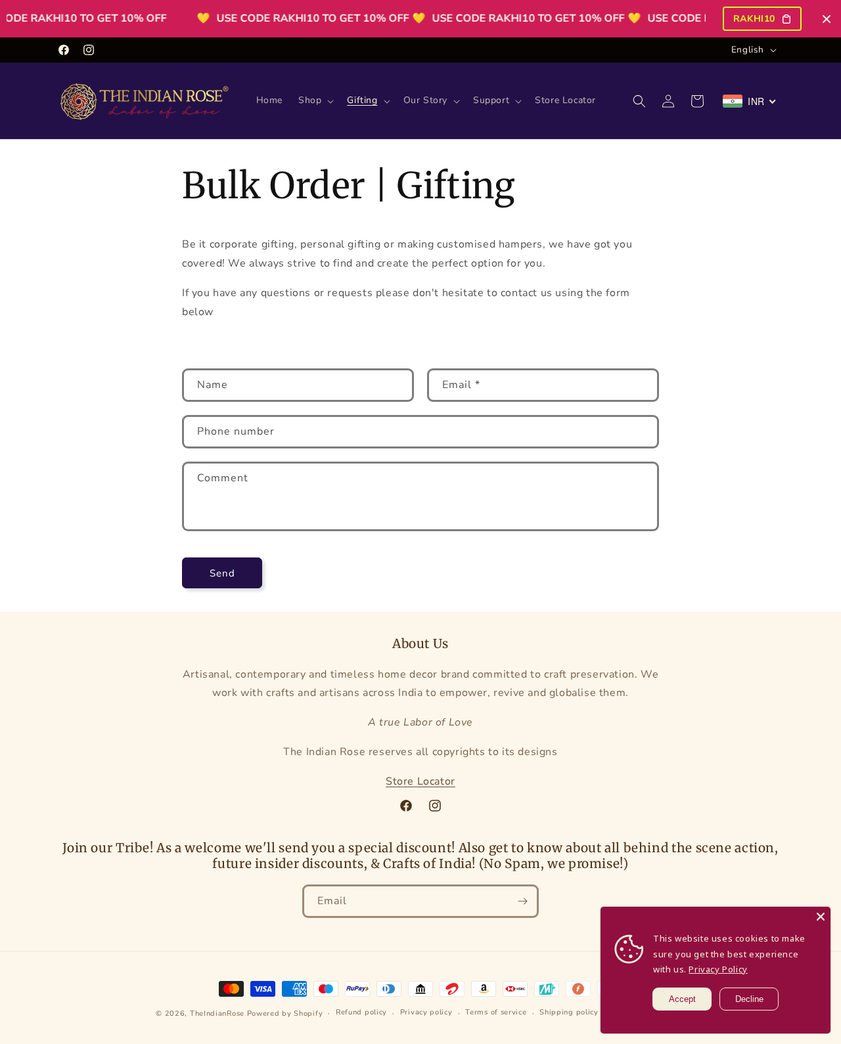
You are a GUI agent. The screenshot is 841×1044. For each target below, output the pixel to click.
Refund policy (361, 1013)
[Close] (820, 916)
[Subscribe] (522, 901)
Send (222, 573)
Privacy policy (426, 1013)
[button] (314, 100)
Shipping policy (569, 1013)
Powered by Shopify (285, 1013)
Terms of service (495, 1013)
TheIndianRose (217, 1013)
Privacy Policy (718, 969)
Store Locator (420, 781)
